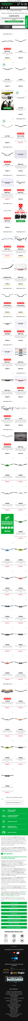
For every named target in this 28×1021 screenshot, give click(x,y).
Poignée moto (14, 913)
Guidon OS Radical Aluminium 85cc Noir (20, 703)
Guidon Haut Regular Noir (7, 787)
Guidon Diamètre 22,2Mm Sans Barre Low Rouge (7, 703)
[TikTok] (14, 940)
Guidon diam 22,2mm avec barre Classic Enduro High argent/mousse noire (20, 166)
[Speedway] (7, 4)
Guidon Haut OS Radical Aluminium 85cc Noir (7, 505)
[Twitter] (6, 940)
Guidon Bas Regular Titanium (20, 759)
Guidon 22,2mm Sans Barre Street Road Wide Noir (7, 53)
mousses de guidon (10, 894)
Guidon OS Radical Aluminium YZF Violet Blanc (7, 590)
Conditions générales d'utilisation (14, 994)
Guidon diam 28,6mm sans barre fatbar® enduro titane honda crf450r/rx (20, 449)
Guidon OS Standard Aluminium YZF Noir (7, 646)
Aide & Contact (14, 1011)
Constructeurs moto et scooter (14, 1014)
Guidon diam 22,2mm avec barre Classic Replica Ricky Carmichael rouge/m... (20, 279)
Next (27, 1)
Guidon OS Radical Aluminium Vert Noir (20, 533)
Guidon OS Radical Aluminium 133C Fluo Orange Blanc (20, 732)
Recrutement (14, 1016)
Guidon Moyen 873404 (20, 306)
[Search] (25, 7)
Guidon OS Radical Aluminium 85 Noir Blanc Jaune (20, 619)
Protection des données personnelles (14, 998)
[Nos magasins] (25, 4)
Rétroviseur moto (14, 910)
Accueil (3, 13)
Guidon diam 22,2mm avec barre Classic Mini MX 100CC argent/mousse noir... (7, 365)
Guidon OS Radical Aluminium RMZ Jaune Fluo (20, 562)
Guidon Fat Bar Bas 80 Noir (20, 52)
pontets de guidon (16, 897)
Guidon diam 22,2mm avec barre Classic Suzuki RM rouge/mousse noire (20, 392)
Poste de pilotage (19, 13)
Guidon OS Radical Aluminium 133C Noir (7, 731)
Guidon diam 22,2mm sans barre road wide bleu (7, 251)
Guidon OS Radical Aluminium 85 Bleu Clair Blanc (7, 562)
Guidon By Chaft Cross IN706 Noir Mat (7, 81)
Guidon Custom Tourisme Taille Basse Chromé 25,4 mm (7, 449)
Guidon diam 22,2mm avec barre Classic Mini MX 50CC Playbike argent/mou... (20, 336)
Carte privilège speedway (14, 1004)
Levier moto (14, 906)
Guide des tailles (14, 1002)
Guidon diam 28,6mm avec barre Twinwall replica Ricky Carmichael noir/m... (7, 392)
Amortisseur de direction (14, 916)
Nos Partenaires (14, 1010)
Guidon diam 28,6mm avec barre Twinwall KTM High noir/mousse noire (7, 421)
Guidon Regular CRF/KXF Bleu (7, 618)
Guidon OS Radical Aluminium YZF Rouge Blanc (20, 590)
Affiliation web (14, 1008)
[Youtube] (22, 936)
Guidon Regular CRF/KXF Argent (20, 646)
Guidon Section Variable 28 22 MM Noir (7, 279)
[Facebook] (6, 936)
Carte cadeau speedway (14, 1006)
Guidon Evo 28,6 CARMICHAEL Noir (20, 138)
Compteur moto (14, 903)
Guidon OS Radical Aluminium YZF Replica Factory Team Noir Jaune (20, 675)
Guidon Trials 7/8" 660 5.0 (20, 193)
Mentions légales (14, 995)
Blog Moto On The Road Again (14, 1000)
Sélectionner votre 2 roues (14, 21)
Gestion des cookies (14, 1015)
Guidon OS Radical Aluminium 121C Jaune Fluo (7, 760)
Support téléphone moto (14, 920)
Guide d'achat (14, 1003)
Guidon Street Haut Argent (7, 137)
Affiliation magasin (14, 1007)
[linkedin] (22, 940)
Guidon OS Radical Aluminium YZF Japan (7, 675)
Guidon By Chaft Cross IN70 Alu (21, 109)
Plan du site (14, 1012)
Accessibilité (14, 996)
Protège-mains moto (14, 923)
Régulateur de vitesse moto (14, 927)
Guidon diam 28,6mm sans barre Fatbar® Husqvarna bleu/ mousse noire (20, 364)
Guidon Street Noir (20, 80)
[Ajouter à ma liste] (13, 34)
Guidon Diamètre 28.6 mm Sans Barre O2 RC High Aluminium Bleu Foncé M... (20, 421)
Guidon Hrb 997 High (7, 335)
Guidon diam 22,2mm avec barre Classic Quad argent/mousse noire (20, 251)
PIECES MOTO (10, 13)
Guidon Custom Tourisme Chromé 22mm (7, 307)
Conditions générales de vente (14, 992)
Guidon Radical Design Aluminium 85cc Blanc (20, 477)
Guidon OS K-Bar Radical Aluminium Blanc (20, 505)
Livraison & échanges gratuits (14, 991)
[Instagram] (14, 936)
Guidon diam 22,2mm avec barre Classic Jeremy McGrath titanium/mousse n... (7, 195)
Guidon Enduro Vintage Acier (7, 166)
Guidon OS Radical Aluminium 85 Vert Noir (7, 477)
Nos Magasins (14, 999)
